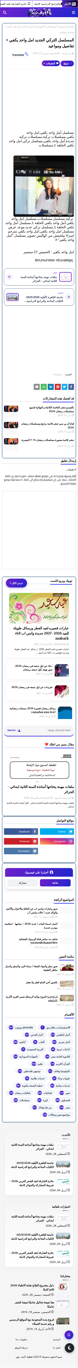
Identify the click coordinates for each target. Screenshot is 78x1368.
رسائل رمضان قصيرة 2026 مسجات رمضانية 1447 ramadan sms (33, 710)
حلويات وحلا (61, 1078)
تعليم (37, 1064)
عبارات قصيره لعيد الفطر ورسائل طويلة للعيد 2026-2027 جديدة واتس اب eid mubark (41, 633)
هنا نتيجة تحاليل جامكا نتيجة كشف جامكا (34, 1304)
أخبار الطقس (60, 1034)
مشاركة (23, 882)
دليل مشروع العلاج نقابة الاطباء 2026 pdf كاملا (32, 1287)
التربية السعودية (32, 1049)
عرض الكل (17, 583)
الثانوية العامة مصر (58, 1056)
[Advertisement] (39, 100)
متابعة (55, 882)
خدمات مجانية (60, 1085)
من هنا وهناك (42, 1107)
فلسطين (63, 1100)
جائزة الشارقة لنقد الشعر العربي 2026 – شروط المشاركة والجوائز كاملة (31, 1183)
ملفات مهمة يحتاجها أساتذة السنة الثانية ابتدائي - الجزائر (40, 789)
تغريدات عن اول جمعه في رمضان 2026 (31, 687)
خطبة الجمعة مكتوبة (30, 1085)
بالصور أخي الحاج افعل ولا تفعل (42, 982)
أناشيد (20, 1042)
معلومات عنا (21, 1339)
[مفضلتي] (69, 1334)
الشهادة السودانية (26, 1056)
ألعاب (39, 1042)
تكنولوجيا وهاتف (59, 1071)
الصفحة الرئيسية (66, 26)
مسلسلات (51, 26)
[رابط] (39, 186)
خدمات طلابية (35, 1078)
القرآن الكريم (60, 1064)
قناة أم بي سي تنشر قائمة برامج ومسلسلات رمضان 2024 (47, 425)
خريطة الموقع (21, 1347)
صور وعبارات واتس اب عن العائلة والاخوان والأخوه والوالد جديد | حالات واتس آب (32, 910)
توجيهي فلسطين (29, 1071)
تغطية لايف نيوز (24, 1356)
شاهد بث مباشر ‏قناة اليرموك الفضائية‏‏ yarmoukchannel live (38, 941)
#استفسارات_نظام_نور (56, 1027)
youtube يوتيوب (21, 1027)
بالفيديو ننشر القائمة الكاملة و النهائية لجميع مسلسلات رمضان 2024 (52, 409)
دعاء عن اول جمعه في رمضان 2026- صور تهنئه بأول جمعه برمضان (33, 667)
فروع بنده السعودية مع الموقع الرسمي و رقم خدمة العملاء (31, 1322)
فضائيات (45, 1093)
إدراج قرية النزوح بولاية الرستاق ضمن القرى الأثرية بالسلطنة (32, 998)
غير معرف (66, 53)
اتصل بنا (56, 1347)
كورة (43, 1100)
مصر (64, 1107)
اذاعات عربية (61, 1049)
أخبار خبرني (61, 1042)
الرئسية (56, 1339)
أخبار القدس (34, 1034)
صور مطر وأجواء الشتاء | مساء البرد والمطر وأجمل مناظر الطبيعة (31, 968)
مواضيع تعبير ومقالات (56, 1114)
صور (64, 1093)
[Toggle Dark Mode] (69, 1348)
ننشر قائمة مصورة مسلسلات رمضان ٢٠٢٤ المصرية (47, 440)
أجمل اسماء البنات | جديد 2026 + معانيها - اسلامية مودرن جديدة (31, 925)
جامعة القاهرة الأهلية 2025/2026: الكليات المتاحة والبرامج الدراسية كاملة (32, 1165)
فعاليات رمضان (19, 1093)
